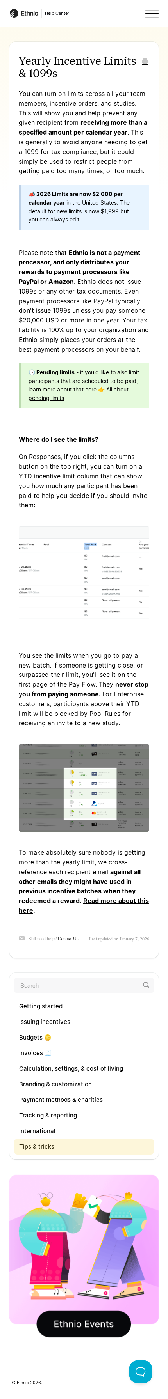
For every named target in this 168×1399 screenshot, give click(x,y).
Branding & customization (55, 1084)
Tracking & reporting (48, 1115)
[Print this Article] (145, 62)
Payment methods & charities (61, 1099)
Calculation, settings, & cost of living (71, 1068)
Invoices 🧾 (35, 1053)
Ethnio (23, 1382)
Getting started (41, 1006)
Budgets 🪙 (35, 1037)
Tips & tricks (36, 1146)
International (37, 1131)
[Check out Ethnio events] (84, 1256)
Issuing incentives (44, 1021)
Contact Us (68, 938)
